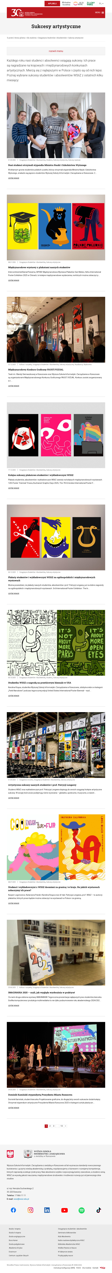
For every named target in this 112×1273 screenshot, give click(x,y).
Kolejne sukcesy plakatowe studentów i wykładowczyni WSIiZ (40, 475)
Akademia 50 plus (15, 1248)
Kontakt (95, 1268)
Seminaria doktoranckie (67, 1233)
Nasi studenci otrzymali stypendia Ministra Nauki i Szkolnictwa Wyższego (47, 165)
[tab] (56, 51)
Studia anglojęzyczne (17, 1237)
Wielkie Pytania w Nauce (67, 1248)
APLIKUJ (52, 3)
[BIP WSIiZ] (102, 1268)
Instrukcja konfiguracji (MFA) (64, 1268)
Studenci (49, 160)
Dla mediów (86, 1268)
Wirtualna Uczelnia (66, 3)
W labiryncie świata (65, 1252)
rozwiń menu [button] (56, 51)
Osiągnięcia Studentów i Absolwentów (32, 160)
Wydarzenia (88, 364)
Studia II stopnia (15, 1233)
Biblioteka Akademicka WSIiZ (69, 1244)
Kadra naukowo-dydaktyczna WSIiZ (71, 1240)
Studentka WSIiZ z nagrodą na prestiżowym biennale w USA (39, 682)
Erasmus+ (13, 1252)
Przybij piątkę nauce (65, 1256)
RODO (78, 1268)
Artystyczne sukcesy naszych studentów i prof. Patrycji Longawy (42, 784)
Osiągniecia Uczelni (26, 780)
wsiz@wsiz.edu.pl (21, 1199)
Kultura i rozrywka (25, 364)
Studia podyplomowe (16, 1244)
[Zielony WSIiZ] (91, 4)
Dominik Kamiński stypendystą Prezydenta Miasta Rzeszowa (40, 1094)
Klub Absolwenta (64, 1237)
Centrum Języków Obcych (19, 1256)
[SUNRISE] (79, 3)
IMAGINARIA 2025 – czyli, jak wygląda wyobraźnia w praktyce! (41, 992)
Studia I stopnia (14, 1229)
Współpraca (79, 364)
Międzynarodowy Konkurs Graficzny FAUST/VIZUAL (35, 369)
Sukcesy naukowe (74, 160)
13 (62, 1126)
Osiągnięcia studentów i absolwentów (72, 1229)
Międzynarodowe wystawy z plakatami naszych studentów (39, 267)
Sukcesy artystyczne (60, 160)
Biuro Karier (13, 1240)
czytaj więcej (13, 178)
